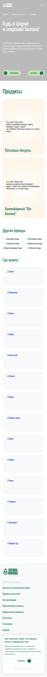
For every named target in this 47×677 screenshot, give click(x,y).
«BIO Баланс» (8, 43)
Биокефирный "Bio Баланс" (18, 211)
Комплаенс (7, 617)
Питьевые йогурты (18, 150)
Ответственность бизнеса (13, 605)
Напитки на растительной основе (16, 587)
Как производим (9, 599)
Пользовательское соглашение (23, 668)
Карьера (6, 629)
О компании (7, 623)
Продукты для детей (11, 593)
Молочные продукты (11, 581)
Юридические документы (13, 611)
